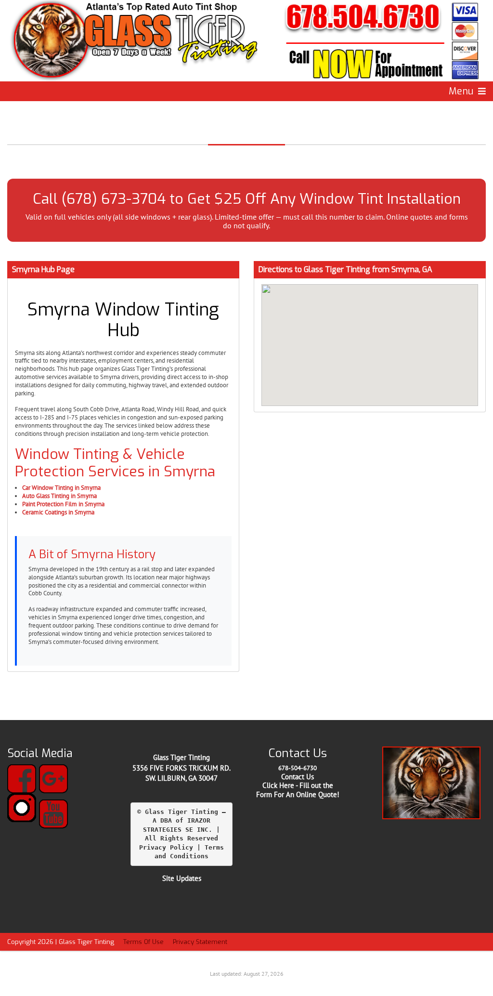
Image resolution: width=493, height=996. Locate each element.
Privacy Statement (200, 942)
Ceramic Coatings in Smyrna (58, 512)
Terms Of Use (143, 942)
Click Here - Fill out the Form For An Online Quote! (297, 790)
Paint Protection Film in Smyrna (63, 504)
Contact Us (297, 776)
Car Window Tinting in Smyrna (61, 488)
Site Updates (181, 878)
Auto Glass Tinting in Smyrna (59, 496)
